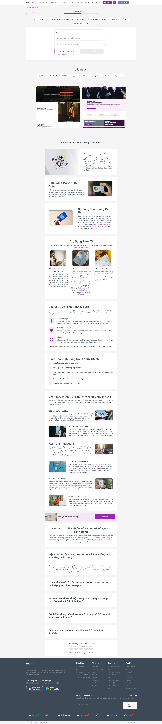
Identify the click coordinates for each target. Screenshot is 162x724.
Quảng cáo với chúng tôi (83, 677)
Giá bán (64, 2)
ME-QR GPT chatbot (82, 674)
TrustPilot (95, 683)
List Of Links (54, 75)
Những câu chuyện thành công (130, 682)
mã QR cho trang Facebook (102, 224)
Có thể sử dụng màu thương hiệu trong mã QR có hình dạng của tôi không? (79, 615)
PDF (42, 75)
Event (109, 75)
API (77, 669)
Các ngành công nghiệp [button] (84, 2)
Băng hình (129, 677)
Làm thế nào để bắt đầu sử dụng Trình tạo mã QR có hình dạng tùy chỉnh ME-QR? (78, 584)
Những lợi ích (80, 666)
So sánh (71, 2)
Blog (127, 674)
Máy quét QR (55, 2)
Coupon (88, 75)
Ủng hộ (98, 2)
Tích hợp (95, 680)
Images (120, 75)
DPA (109, 691)
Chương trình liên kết (82, 672)
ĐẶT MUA (129, 705)
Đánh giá (95, 685)
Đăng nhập (123, 2)
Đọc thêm (105, 516)
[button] (132, 2)
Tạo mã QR (107, 2)
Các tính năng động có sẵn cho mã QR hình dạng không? (76, 631)
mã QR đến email (95, 466)
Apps (77, 75)
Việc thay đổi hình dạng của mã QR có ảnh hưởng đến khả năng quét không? (79, 556)
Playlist (99, 75)
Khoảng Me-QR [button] (42, 2)
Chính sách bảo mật (114, 672)
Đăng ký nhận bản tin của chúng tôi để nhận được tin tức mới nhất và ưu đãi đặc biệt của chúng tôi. (105, 698)
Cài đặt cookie (112, 685)
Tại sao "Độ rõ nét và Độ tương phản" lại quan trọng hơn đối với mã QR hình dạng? (78, 600)
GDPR (110, 688)
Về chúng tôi (96, 666)
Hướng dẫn (129, 672)
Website (66, 75)
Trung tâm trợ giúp (131, 688)
